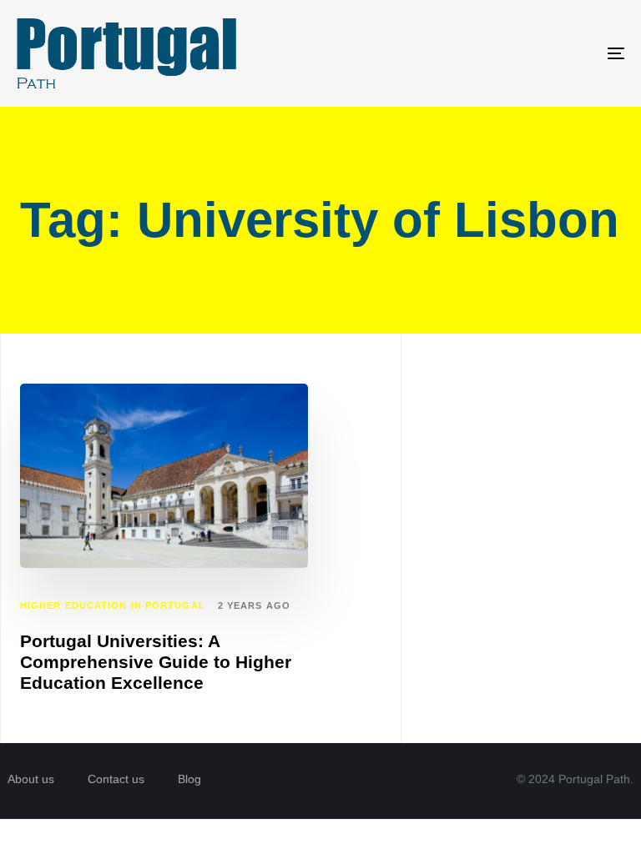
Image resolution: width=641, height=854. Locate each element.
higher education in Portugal (112, 605)
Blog (189, 779)
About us (31, 779)
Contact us (116, 779)
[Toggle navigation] (522, 53)
